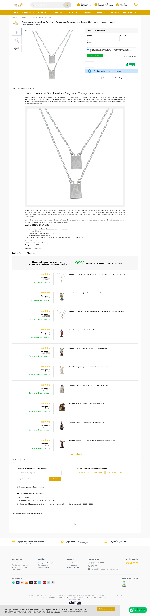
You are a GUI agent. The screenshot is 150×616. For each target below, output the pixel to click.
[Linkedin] (137, 564)
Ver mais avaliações (75, 454)
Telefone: (123, 35)
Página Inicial (16, 17)
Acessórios (25, 17)
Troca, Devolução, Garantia (48, 563)
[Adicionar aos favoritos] (26, 30)
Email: (89, 42)
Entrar (100, 6)
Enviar (55, 479)
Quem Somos (17, 563)
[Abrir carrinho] (135, 4)
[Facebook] (127, 564)
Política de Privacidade (51, 612)
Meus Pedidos (72, 563)
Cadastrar (109, 6)
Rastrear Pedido (73, 567)
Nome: (89, 35)
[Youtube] (134, 564)
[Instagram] (130, 564)
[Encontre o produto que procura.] (67, 5)
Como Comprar (44, 565)
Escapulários (33, 17)
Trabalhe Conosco (45, 567)
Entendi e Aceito (105, 609)
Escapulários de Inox (45, 17)
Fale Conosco (17, 570)
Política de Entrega (19, 567)
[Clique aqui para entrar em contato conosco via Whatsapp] (138, 610)
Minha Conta (72, 565)
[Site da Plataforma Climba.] (75, 602)
